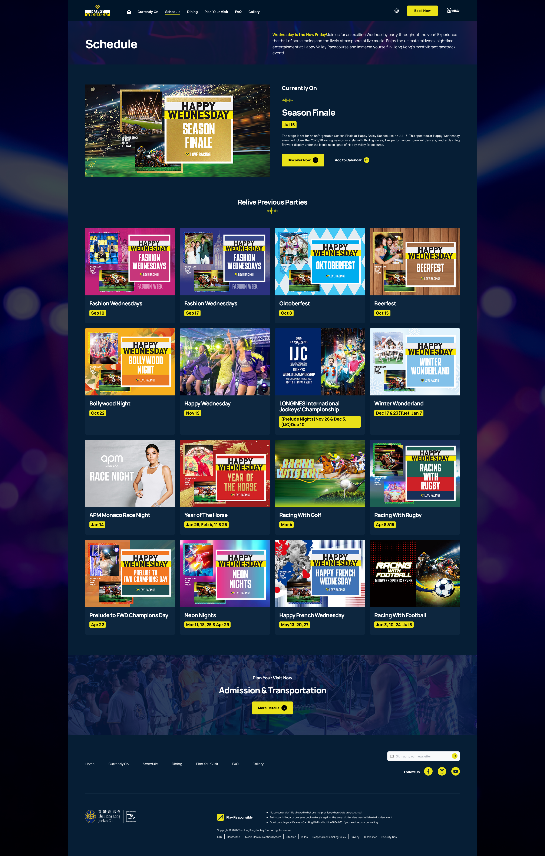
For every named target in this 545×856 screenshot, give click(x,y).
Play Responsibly (239, 817)
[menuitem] (129, 12)
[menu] (259, 11)
